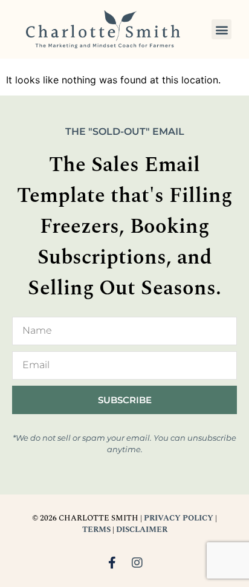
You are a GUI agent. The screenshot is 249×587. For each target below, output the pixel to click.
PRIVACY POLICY (178, 518)
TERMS (96, 530)
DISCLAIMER (141, 530)
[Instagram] (137, 563)
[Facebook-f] (112, 563)
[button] (221, 29)
